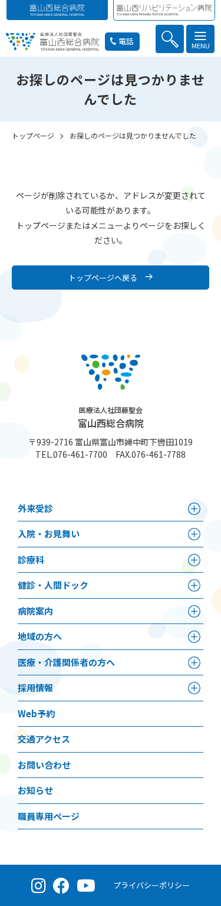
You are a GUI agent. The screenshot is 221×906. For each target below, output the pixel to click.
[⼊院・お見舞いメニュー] (194, 534)
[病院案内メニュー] (194, 611)
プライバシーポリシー (151, 885)
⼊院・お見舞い (49, 533)
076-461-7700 (80, 454)
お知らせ (35, 790)
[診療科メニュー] (194, 560)
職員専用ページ (49, 816)
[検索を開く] (169, 39)
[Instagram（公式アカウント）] (38, 885)
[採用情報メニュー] (194, 688)
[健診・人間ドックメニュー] (194, 585)
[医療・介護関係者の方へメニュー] (194, 662)
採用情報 (35, 687)
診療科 (31, 559)
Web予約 (36, 713)
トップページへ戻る (102, 277)
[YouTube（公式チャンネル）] (86, 885)
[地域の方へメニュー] (194, 637)
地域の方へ (40, 636)
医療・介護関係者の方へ (66, 662)
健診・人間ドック (53, 585)
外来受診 (35, 508)
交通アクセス (44, 739)
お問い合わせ (44, 765)
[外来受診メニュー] (194, 509)
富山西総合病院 (111, 417)
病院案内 (35, 611)
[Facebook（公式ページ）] (61, 885)
